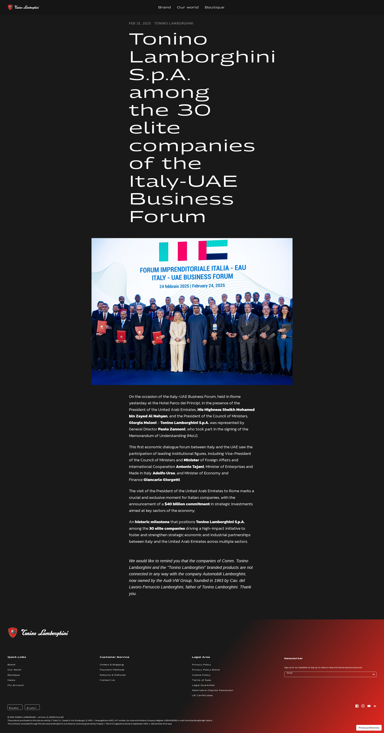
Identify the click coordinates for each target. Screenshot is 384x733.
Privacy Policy (201, 665)
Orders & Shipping (112, 665)
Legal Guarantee (203, 685)
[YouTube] (369, 705)
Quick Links (17, 657)
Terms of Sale (201, 680)
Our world (188, 7)
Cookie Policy (201, 675)
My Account (16, 685)
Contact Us (107, 680)
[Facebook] (357, 705)
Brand (164, 7)
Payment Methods (112, 670)
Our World (14, 670)
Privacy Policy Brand (206, 670)
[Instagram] (363, 705)
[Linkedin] (375, 705)
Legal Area (201, 657)
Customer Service (114, 657)
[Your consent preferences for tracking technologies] (369, 728)
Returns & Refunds (113, 675)
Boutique (214, 7)
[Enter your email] (373, 674)
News (11, 680)
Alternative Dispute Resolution (212, 690)
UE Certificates (202, 695)
